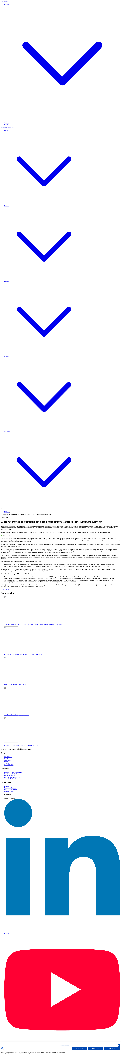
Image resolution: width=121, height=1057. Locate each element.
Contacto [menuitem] (6, 123)
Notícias (6, 512)
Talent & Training (9, 765)
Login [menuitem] (6, 124)
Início (6, 511)
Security (6, 763)
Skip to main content (6, 1)
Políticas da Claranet (10, 788)
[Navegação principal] (1, 508)
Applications (7, 760)
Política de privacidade (64, 1045)
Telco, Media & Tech (10, 779)
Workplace (7, 758)
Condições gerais (9, 791)
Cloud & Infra (5, 589)
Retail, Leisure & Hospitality (12, 777)
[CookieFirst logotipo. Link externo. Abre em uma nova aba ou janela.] (2, 1048)
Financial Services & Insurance (13, 772)
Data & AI (7, 761)
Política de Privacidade (10, 789)
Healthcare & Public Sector (11, 774)
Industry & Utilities (9, 775)
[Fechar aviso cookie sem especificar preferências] (119, 1045)
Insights (6, 786)
